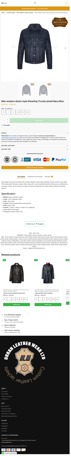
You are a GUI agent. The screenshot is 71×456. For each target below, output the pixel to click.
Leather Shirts (7, 290)
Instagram (4, 426)
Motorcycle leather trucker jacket (40, 242)
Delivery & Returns (8, 145)
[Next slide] (65, 48)
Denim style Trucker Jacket (46, 237)
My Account (5, 406)
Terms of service (6, 396)
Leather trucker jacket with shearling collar (40, 239)
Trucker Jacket (11, 12)
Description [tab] (21, 176)
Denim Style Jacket (31, 237)
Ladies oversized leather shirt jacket (14, 293)
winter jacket (54, 244)
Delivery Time (6, 149)
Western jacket (45, 244)
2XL (18, 112)
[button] (66, 3)
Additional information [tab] (35, 176)
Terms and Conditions (8, 413)
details (3, 133)
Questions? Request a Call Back (35, 167)
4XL (28, 112)
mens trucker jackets (23, 242)
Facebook (4, 423)
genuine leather (13, 239)
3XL (23, 112)
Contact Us (5, 399)
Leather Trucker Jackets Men (10, 240)
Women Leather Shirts (10, 291)
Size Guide (4, 394)
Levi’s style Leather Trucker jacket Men (31, 240)
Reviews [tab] (48, 176)
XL (13, 112)
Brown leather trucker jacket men (15, 237)
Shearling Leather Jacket (12, 244)
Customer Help (6, 409)
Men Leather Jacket (11, 242)
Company (4, 391)
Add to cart (39, 120)
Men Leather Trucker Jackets (25, 12)
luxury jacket (47, 240)
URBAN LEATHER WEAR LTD (36, 248)
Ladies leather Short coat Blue (44, 293)
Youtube (4, 431)
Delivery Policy (6, 411)
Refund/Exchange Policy (9, 416)
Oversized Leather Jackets (21, 290)
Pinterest (4, 428)
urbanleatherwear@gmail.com (10, 137)
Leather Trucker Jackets (60, 239)
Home (3, 12)
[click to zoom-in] (34, 48)
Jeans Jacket (23, 239)
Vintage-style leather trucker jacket (30, 244)
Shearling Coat (55, 242)
